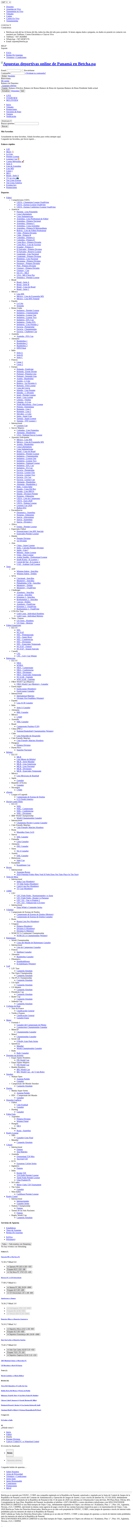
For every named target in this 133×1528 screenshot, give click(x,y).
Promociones (11, 109)
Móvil (8, 1488)
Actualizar (6, 91)
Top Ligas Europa (13, 180)
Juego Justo (11, 1479)
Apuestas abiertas (8, 85)
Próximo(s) (10, 1239)
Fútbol (9, 1434)
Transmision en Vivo (14, 11)
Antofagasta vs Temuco (8, 1298)
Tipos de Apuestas (13, 1230)
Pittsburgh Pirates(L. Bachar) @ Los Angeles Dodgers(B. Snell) (20, 1405)
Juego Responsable (14, 1481)
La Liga (9, 154)
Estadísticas (11, 1228)
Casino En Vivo (12, 18)
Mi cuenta (5, 81)
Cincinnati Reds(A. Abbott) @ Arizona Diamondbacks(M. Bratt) (21, 1410)
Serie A (9, 164)
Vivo (9, 1237)
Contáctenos (11, 1483)
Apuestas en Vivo (13, 9)
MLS (8, 173)
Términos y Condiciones (16, 57)
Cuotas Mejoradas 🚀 (15, 161)
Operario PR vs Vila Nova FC (10, 1257)
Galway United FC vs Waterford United (22, 1441)
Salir (22, 91)
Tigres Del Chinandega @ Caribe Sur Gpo (14, 1386)
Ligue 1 (9, 171)
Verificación (11, 116)
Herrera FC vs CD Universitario (11, 1277)
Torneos (9, 114)
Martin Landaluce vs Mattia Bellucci (12, 1375)
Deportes (10, 7)
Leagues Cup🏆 (13, 159)
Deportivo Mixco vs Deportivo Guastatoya (14, 1319)
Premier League (12, 156)
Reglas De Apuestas (14, 55)
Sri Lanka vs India (7, 1420)
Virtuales (10, 14)
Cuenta (4, 88)
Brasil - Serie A (12, 175)
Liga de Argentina (13, 166)
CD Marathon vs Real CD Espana (11, 1365)
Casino (9, 16)
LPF (8, 149)
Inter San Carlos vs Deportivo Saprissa (13, 1340)
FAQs (8, 53)
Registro (11, 76)
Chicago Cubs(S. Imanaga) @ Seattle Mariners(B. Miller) (19, 1400)
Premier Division (13, 1439)
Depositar (15, 91)
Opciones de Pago (13, 112)
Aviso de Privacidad (14, 1474)
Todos (4, 1244)
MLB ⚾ (10, 152)
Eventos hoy (11, 185)
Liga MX (10, 168)
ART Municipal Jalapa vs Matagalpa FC (14, 1360)
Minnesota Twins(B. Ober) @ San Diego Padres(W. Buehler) (19, 1395)
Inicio (8, 105)
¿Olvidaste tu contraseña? (35, 73)
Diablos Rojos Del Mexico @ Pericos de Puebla (15, 1390)
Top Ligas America (14, 183)
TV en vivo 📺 (12, 178)
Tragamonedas (12, 21)
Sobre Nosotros (12, 1472)
